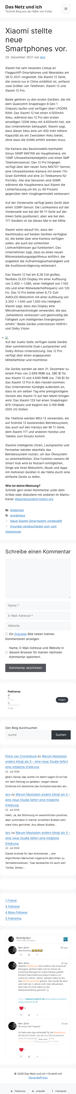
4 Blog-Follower (16, 912)
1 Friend (11, 900)
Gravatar (20, 634)
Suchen (61, 734)
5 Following (13, 918)
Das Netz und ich (23, 7)
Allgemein (17, 510)
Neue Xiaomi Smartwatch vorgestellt (36, 521)
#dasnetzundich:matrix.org (34, 499)
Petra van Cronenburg (21, 756)
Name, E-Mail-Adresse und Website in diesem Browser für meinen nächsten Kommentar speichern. (36, 652)
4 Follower (12, 906)
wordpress (17, 515)
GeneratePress (38, 1077)
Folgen (62, 699)
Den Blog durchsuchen (21, 728)
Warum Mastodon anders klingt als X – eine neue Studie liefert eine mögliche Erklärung (36, 761)
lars (7, 794)
